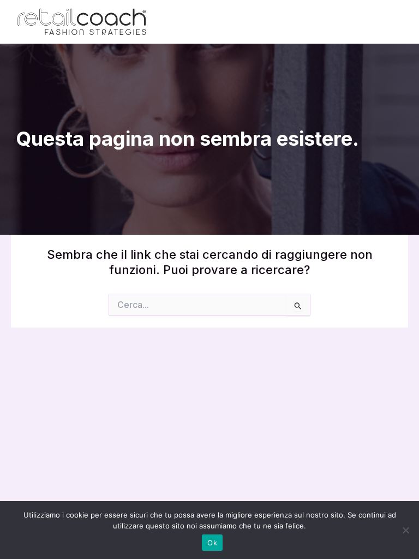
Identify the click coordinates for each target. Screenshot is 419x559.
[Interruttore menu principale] (390, 22)
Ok (212, 542)
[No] (405, 530)
